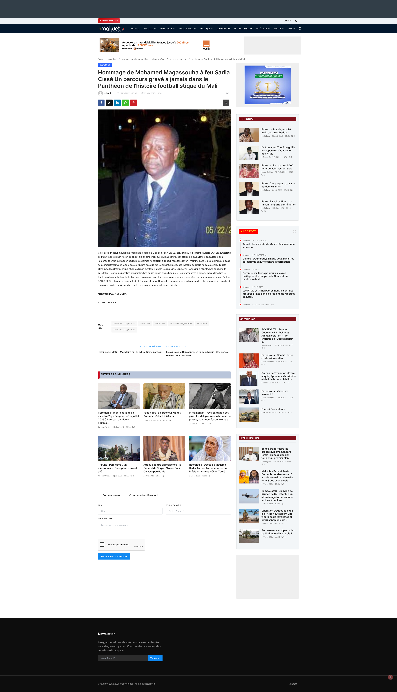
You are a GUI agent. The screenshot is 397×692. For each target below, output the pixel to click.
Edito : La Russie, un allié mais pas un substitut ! (276, 131)
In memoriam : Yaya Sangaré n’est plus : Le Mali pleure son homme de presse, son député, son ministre (210, 416)
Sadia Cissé (145, 323)
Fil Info (135, 28)
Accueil (101, 59)
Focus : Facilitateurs (273, 409)
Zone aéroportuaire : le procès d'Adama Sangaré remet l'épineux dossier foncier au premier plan (276, 453)
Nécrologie (113, 59)
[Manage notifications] (390, 677)
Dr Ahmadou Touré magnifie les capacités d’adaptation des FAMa (278, 150)
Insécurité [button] (261, 28)
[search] (300, 28)
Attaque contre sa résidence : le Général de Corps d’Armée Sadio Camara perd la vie (162, 468)
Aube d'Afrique (104, 475)
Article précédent (153, 346)
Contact (287, 20)
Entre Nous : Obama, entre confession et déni (277, 356)
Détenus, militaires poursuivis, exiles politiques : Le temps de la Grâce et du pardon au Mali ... (265, 276)
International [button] (242, 28)
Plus (290, 28)
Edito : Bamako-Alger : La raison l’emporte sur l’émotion (278, 203)
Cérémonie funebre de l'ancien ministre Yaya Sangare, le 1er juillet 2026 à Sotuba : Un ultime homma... (118, 417)
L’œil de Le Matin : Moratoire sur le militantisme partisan (130, 352)
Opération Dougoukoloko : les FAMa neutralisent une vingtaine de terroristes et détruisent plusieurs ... (277, 515)
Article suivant (174, 346)
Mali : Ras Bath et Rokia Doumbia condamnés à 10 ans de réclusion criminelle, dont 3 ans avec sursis (277, 476)
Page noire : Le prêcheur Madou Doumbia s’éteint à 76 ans (162, 414)
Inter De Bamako (267, 172)
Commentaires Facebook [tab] (144, 495)
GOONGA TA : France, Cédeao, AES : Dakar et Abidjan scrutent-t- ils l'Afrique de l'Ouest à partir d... (277, 335)
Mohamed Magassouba (124, 323)
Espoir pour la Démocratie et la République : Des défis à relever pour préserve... (197, 354)
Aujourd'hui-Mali (104, 427)
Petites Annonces (108, 20)
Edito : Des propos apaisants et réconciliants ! (278, 185)
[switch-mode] (296, 21)
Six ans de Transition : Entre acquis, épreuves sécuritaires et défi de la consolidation (278, 376)
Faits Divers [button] (166, 28)
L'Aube (264, 412)
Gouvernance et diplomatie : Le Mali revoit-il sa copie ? (278, 532)
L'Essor (146, 420)
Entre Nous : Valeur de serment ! (274, 392)
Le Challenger (267, 361)
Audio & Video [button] (186, 28)
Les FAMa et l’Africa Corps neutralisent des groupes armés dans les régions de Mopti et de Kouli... (269, 293)
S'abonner (155, 658)
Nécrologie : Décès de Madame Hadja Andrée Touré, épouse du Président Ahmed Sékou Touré (208, 468)
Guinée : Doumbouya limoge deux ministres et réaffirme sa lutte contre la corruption (268, 260)
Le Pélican (265, 136)
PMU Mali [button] (148, 28)
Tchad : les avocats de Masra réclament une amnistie (269, 246)
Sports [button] (277, 28)
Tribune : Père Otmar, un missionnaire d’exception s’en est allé (117, 468)
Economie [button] (222, 28)
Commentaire (105, 518)
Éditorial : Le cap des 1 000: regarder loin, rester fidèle (277, 167)
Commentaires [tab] (111, 495)
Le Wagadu (266, 461)
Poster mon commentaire (114, 556)
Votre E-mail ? (173, 505)
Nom (100, 505)
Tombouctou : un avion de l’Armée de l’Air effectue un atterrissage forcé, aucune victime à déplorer (277, 495)
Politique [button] (205, 28)
